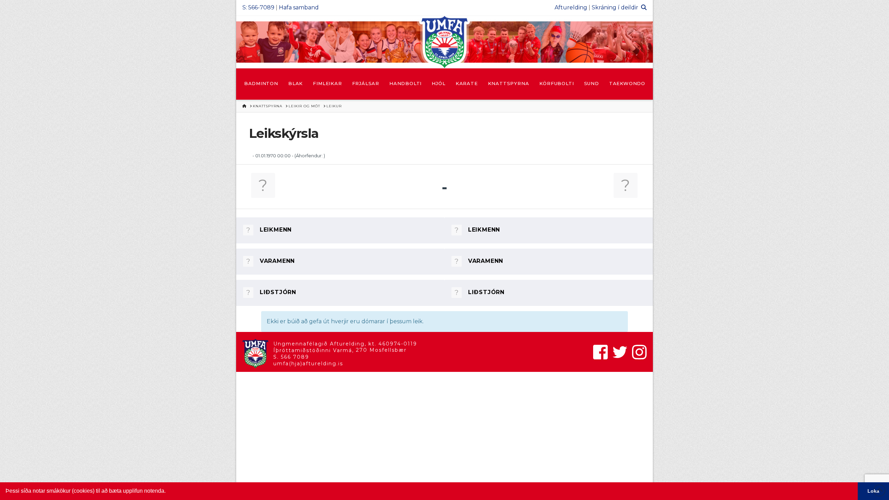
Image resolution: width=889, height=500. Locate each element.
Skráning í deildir (615, 7)
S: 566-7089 (258, 7)
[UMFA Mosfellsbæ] (444, 42)
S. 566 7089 (291, 357)
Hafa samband (299, 7)
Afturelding (571, 7)
